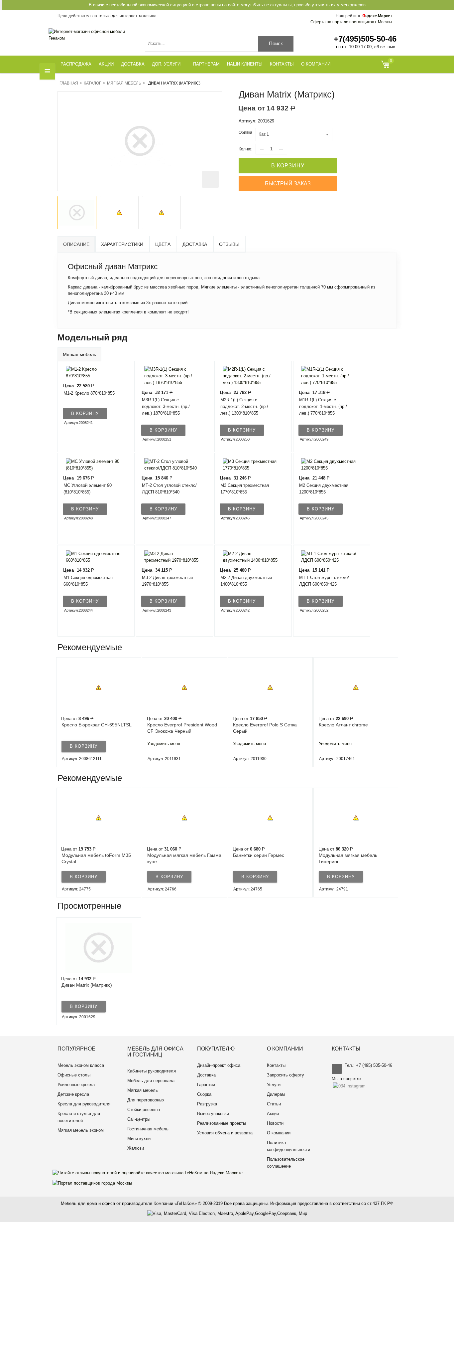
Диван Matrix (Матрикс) (86, 985)
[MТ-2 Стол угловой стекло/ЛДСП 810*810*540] (170, 464)
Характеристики (122, 244)
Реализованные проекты (221, 1123)
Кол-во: (245, 149)
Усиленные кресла (76, 1084)
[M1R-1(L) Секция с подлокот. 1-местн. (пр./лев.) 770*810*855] (327, 375)
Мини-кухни (139, 1138)
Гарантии (206, 1084)
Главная (68, 83)
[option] (77, 212)
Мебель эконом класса (80, 1065)
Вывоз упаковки (213, 1113)
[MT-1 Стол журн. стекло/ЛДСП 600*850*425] (327, 556)
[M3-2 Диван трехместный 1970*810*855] (170, 556)
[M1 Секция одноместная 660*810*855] (92, 556)
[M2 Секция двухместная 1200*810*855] (327, 464)
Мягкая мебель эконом (80, 1130)
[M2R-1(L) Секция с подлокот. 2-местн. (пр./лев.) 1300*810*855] (249, 375)
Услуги (274, 1084)
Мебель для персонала (150, 1080)
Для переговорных (146, 1099)
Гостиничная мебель (148, 1128)
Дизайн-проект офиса (218, 1065)
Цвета (162, 244)
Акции (273, 1113)
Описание (76, 244)
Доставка (194, 244)
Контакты (276, 1065)
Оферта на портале (351, 22)
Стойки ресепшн (143, 1109)
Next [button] (396, 712)
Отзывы (229, 244)
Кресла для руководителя (83, 1103)
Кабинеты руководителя (151, 1070)
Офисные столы (73, 1074)
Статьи (274, 1103)
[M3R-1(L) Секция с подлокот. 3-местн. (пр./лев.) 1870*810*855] (170, 375)
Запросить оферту (285, 1074)
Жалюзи (135, 1148)
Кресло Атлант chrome (257, 724)
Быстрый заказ (288, 183)
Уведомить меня (77, 743)
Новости (275, 1123)
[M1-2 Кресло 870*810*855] (92, 372)
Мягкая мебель (124, 83)
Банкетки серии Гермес (172, 855)
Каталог (92, 83)
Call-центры (138, 1119)
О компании (278, 1132)
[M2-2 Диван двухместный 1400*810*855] (249, 556)
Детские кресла (73, 1094)
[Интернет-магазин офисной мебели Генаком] (92, 35)
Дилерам (276, 1094)
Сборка (204, 1094)
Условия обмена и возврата (225, 1132)
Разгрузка (207, 1103)
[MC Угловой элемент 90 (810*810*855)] (92, 464)
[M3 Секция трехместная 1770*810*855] (249, 464)
